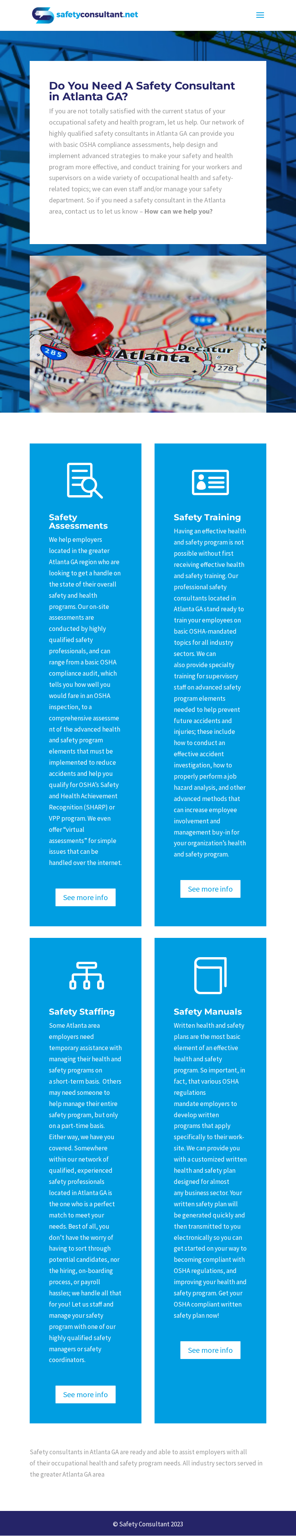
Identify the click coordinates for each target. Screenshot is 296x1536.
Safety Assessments (78, 521)
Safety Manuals (208, 1011)
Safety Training (207, 517)
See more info (85, 897)
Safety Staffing (82, 1011)
